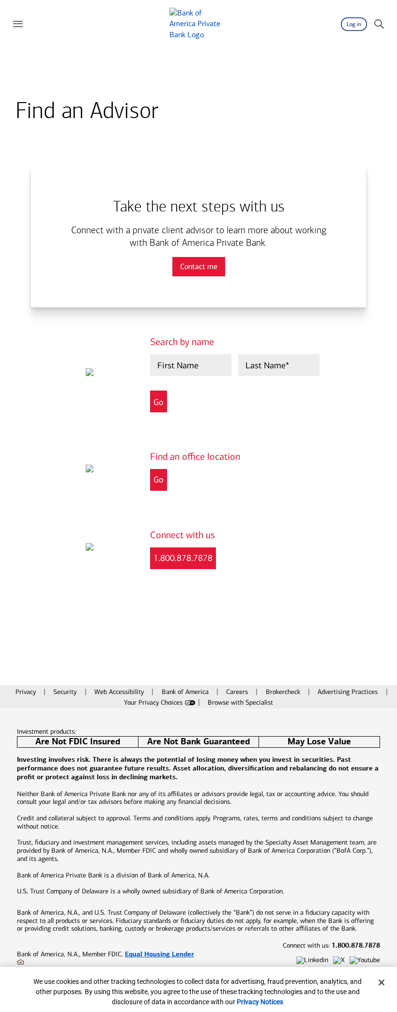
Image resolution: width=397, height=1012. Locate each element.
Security (65, 692)
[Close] (381, 982)
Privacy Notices (260, 1002)
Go (158, 479)
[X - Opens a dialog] (339, 960)
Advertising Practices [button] (349, 692)
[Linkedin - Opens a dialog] (312, 960)
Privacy (26, 692)
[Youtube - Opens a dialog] (365, 960)
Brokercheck (284, 692)
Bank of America (186, 692)
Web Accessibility (120, 692)
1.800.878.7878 (183, 558)
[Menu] (18, 24)
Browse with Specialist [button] (240, 702)
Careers (238, 692)
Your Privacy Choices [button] (153, 702)
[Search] (379, 24)
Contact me (198, 266)
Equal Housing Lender (159, 954)
